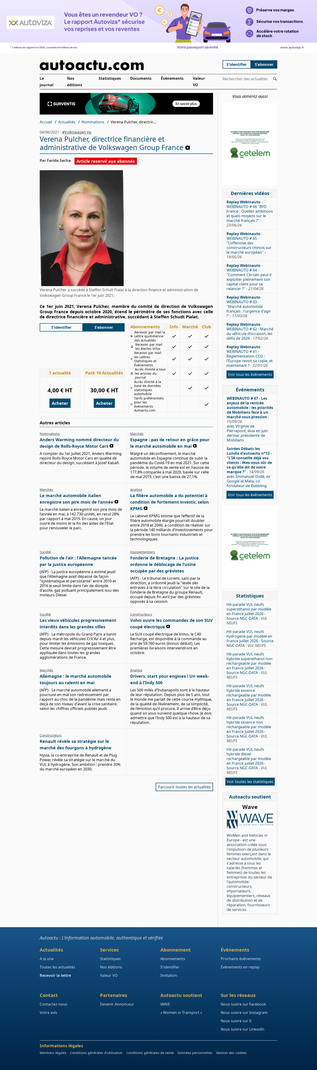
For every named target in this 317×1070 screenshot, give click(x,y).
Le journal (46, 81)
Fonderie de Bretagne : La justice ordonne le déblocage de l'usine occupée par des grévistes (164, 564)
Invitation (168, 975)
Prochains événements (241, 958)
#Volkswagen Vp (76, 132)
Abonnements (172, 958)
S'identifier (236, 64)
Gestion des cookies (231, 1053)
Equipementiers (142, 552)
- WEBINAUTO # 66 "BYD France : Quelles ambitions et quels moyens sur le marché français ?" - (249, 213)
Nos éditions (74, 81)
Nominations (93, 122)
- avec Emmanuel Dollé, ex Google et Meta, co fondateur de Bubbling (249, 467)
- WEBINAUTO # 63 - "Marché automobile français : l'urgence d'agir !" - (248, 306)
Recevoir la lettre (55, 975)
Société (45, 552)
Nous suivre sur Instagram (244, 1012)
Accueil (46, 122)
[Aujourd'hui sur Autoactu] (126, 65)
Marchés (137, 433)
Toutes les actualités (57, 967)
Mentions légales (53, 1053)
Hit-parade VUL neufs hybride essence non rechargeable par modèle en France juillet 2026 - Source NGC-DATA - (248, 729)
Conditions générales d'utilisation (96, 1053)
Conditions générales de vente (150, 1053)
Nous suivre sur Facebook (243, 1004)
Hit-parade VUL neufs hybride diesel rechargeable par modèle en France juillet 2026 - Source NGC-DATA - (248, 761)
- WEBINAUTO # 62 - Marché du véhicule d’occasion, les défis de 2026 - (249, 331)
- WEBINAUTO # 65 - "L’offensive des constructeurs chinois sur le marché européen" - (249, 245)
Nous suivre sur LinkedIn (242, 1029)
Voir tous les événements (250, 374)
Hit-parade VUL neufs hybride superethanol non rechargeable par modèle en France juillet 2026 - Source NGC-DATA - (249, 666)
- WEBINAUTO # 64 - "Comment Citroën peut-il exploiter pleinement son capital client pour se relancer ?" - (249, 277)
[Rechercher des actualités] (275, 78)
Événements (172, 78)
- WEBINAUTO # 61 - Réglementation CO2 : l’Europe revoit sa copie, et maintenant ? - (249, 356)
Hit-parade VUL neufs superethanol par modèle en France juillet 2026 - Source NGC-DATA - (248, 614)
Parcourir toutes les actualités (184, 786)
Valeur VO (199, 81)
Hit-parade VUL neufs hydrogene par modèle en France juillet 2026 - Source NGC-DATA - (249, 638)
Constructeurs (141, 614)
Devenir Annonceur (117, 1004)
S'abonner (264, 64)
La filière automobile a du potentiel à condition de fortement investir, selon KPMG (169, 502)
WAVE (165, 1004)
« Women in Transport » (181, 1012)
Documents (141, 78)
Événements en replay (240, 967)
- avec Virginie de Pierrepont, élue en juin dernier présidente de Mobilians (250, 419)
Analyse (136, 489)
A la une (47, 958)
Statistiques (110, 78)
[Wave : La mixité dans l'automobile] (250, 819)
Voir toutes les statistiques (250, 781)
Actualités (66, 122)
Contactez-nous (53, 1004)
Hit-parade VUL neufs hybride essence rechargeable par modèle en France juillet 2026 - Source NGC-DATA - (248, 697)
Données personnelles (195, 1053)
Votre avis (48, 1012)
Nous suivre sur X (236, 1020)
